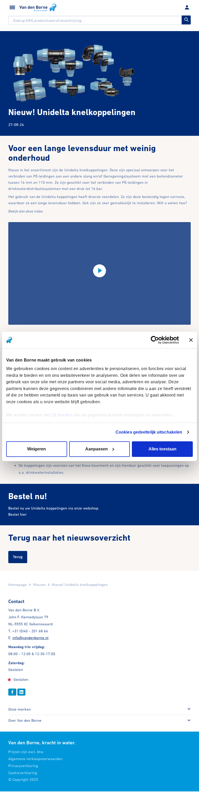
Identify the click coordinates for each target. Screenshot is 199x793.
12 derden (62, 415)
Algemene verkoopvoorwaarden (35, 758)
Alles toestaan (162, 449)
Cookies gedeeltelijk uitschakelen (149, 432)
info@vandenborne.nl (30, 637)
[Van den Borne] (38, 7)
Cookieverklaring (22, 772)
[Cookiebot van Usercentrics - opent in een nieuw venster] (156, 340)
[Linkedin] (21, 692)
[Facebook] (12, 692)
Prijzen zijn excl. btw (25, 751)
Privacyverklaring (23, 765)
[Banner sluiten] (191, 340)
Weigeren (36, 449)
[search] (99, 20)
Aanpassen (96, 449)
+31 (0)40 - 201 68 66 (30, 631)
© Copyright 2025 (23, 779)
